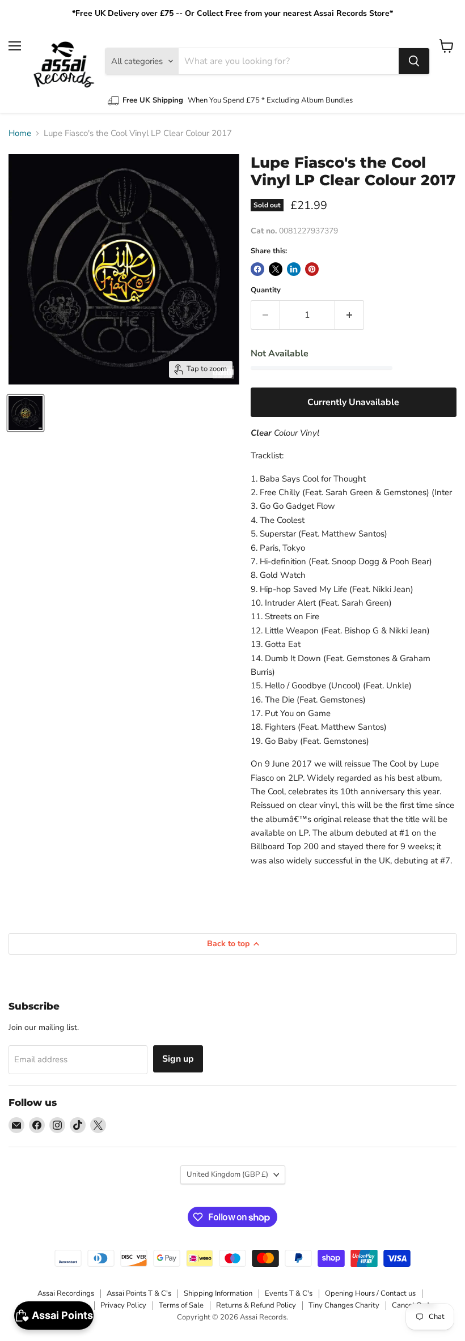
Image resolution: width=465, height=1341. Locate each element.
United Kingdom (227, 1174)
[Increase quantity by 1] (349, 315)
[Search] (414, 61)
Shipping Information (218, 1293)
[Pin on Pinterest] (312, 269)
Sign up (178, 1059)
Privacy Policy (123, 1305)
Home (20, 133)
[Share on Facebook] (257, 269)
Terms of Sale (181, 1305)
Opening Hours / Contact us (370, 1293)
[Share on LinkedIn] (294, 269)
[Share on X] (275, 269)
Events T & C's (288, 1293)
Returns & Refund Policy (256, 1305)
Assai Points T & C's (139, 1293)
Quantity (266, 290)
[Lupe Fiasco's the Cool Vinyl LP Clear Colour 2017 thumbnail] (25, 413)
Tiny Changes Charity (343, 1305)
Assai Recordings (65, 1293)
